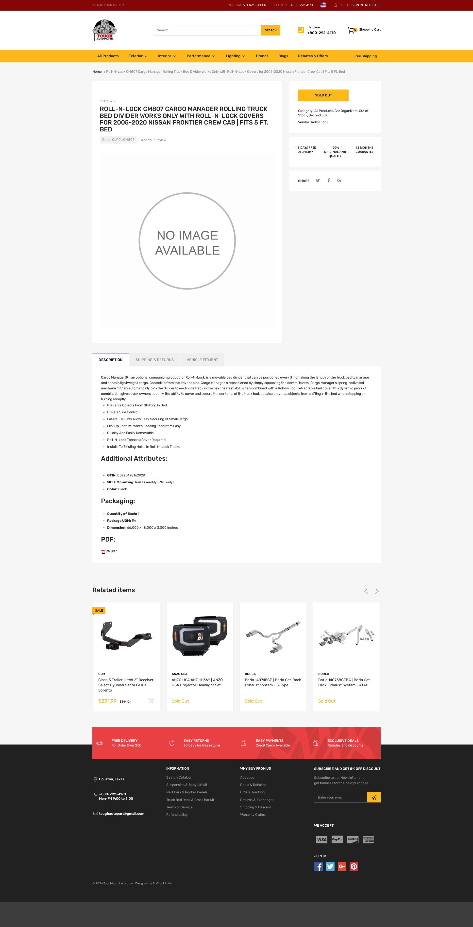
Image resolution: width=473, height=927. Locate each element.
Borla (250, 674)
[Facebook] (328, 181)
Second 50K (318, 115)
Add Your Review (153, 140)
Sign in (357, 5)
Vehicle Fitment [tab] (202, 360)
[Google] (339, 181)
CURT (102, 674)
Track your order (108, 5)
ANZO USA (179, 674)
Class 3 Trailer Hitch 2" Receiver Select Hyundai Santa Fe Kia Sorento (125, 685)
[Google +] (342, 866)
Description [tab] (111, 360)
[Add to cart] (151, 701)
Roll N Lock (107, 101)
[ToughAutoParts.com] (104, 30)
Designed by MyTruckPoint (153, 883)
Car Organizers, (346, 111)
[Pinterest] (354, 866)
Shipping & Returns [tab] (155, 360)
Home (97, 72)
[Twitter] (318, 181)
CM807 (111, 551)
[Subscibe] (374, 797)
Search (271, 30)
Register (373, 5)
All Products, (324, 111)
